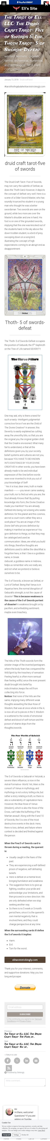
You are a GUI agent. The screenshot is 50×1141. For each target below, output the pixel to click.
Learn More (41, 1130)
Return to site (11, 1055)
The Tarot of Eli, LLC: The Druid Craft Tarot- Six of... (23, 1046)
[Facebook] (7, 1061)
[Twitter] (17, 1061)
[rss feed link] (9, 1068)
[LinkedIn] (26, 1061)
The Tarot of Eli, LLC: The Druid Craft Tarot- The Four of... (23, 1035)
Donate (25, 987)
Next (6, 1041)
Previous (8, 1031)
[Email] (36, 1061)
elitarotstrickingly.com (25, 959)
